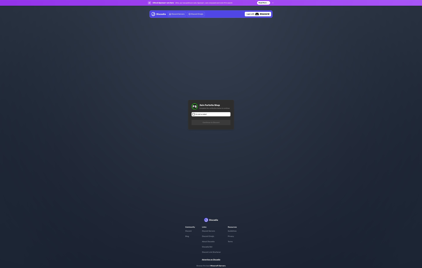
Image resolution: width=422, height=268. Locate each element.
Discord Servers (208, 231)
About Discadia (208, 242)
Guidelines (232, 231)
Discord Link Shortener (211, 252)
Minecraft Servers (218, 266)
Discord (188, 231)
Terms (230, 242)
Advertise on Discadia (211, 260)
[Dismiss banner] (272, 2)
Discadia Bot (207, 247)
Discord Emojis (208, 236)
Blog (187, 236)
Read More (264, 3)
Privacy (231, 236)
